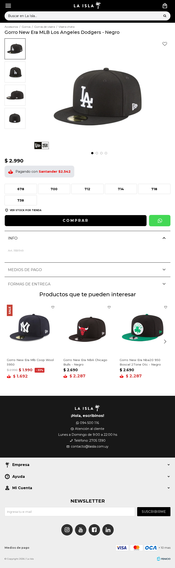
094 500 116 (89, 423)
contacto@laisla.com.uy (89, 446)
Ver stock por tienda (25, 210)
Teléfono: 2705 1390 (90, 440)
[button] (164, 15)
